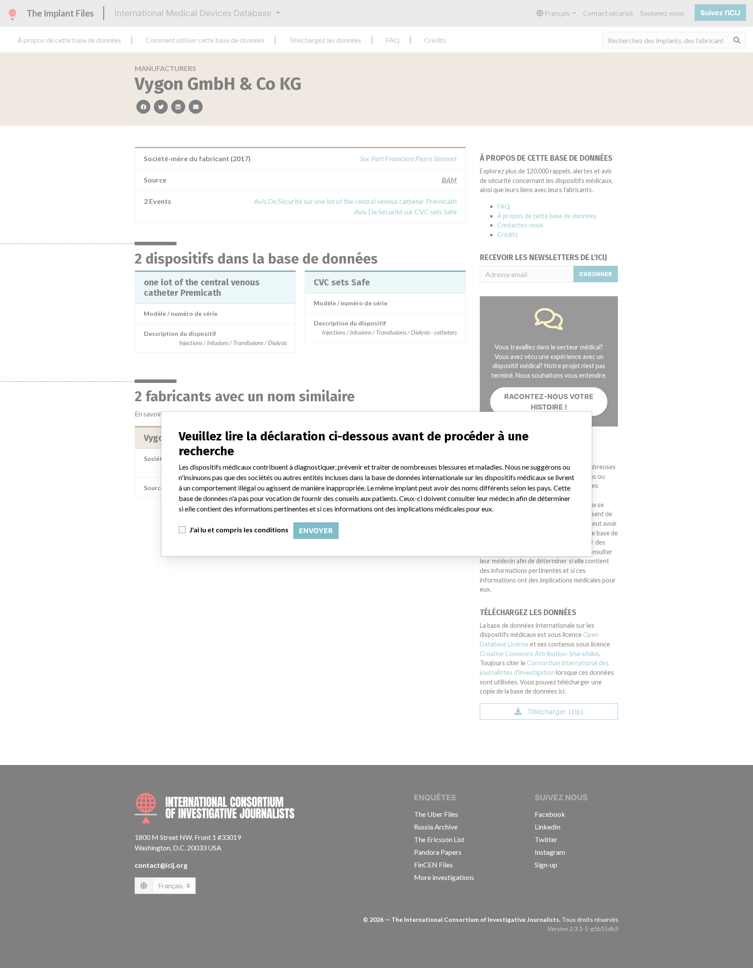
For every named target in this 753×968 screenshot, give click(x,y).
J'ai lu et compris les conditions (238, 529)
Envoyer (316, 530)
